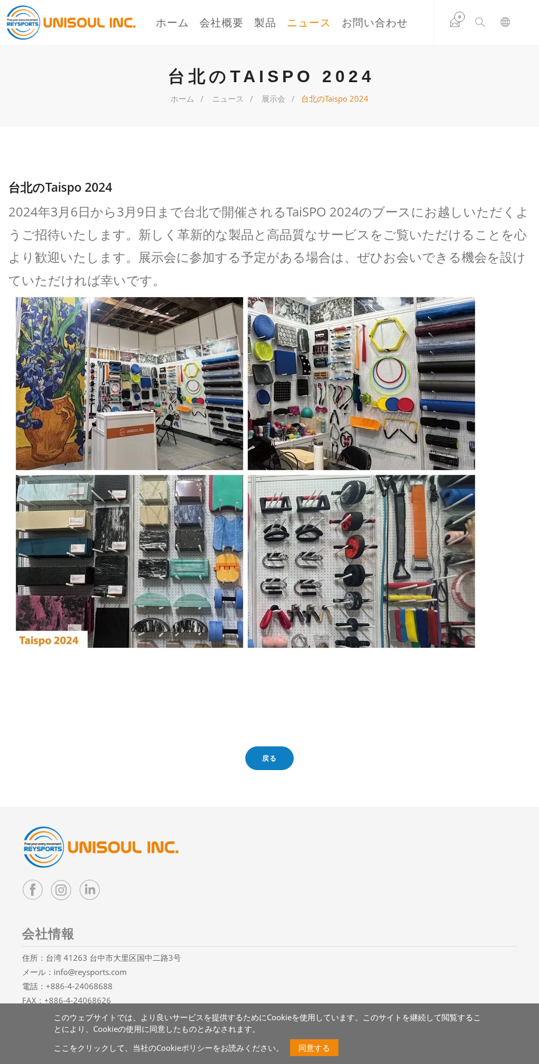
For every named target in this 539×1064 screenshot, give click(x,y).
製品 (265, 22)
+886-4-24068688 (79, 986)
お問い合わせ (375, 22)
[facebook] (32, 889)
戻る (269, 758)
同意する (314, 1047)
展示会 (273, 98)
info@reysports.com (90, 972)
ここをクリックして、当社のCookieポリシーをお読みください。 (169, 1047)
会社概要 (221, 22)
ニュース (309, 22)
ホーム (172, 22)
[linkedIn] (89, 889)
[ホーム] (71, 22)
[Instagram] (61, 889)
